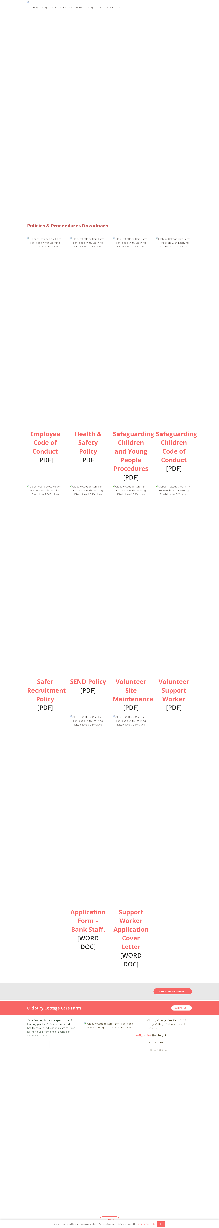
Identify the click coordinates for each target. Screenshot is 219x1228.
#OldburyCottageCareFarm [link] (57, 991)
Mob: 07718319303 (157, 1049)
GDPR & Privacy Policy (147, 1224)
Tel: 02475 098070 (157, 1042)
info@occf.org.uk (157, 1035)
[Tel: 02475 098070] (144, 1042)
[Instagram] (38, 1044)
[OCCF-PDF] (45, 332)
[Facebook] (30, 1044)
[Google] (46, 1044)
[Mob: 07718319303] (144, 1049)
